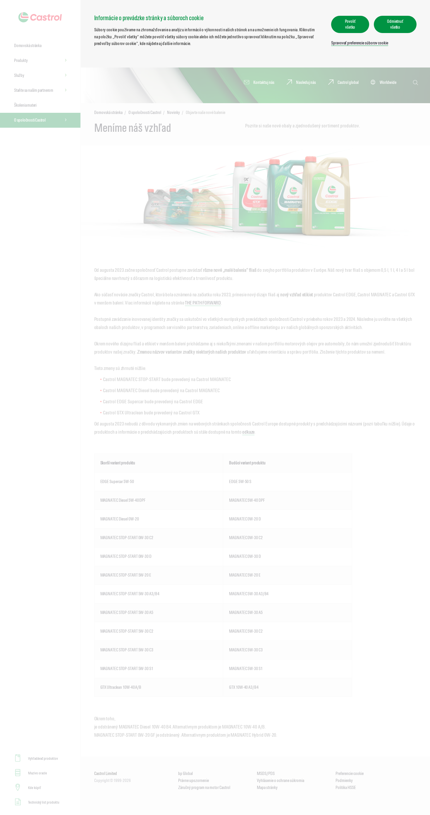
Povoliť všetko (350, 24)
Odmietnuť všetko (395, 24)
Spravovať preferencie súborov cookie (359, 42)
